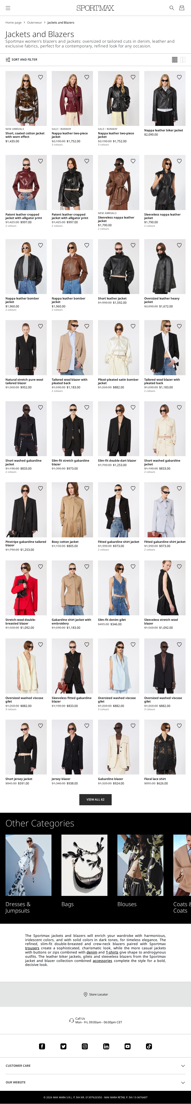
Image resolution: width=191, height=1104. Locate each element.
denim (92, 952)
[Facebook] (42, 1046)
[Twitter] (63, 1046)
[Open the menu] (7, 7)
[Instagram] (85, 1046)
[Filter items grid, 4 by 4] (175, 60)
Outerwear (34, 22)
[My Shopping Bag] (181, 7)
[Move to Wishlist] (40, 77)
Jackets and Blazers (61, 22)
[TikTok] (149, 1046)
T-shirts (112, 952)
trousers (32, 948)
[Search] (171, 7)
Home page (13, 22)
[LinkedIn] (106, 1046)
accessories (102, 960)
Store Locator (98, 994)
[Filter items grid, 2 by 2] (183, 60)
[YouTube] (127, 1046)
